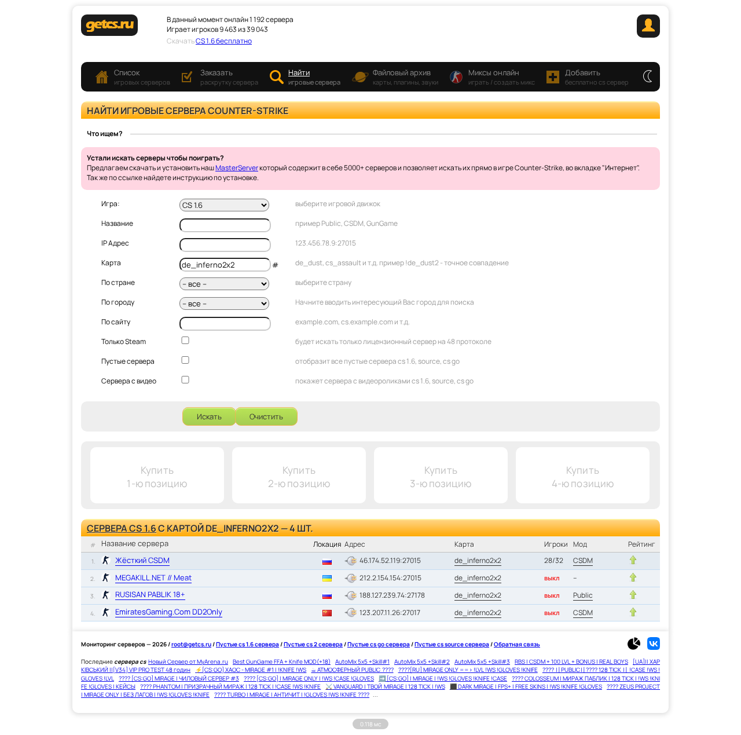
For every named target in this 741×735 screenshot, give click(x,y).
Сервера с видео (128, 381)
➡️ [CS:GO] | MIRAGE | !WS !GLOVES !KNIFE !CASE (443, 678)
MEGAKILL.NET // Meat (153, 577)
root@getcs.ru (191, 644)
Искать (209, 416)
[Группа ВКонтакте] (653, 647)
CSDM (583, 560)
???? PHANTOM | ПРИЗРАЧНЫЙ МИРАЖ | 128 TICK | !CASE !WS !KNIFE (230, 686)
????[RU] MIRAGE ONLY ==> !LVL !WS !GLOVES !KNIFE (468, 669)
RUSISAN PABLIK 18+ (150, 594)
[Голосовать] (633, 560)
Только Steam (123, 341)
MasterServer (236, 168)
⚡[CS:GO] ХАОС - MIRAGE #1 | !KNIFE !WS (250, 669)
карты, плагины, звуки (405, 76)
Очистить (266, 416)
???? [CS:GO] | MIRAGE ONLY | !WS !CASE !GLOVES (309, 678)
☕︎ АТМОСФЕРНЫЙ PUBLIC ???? (352, 669)
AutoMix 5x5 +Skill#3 (482, 661)
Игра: (110, 204)
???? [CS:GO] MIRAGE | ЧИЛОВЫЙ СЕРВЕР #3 (179, 678)
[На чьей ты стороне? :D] (647, 77)
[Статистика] (637, 647)
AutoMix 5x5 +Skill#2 (422, 661)
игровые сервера (314, 76)
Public (583, 595)
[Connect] (648, 35)
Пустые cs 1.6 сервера (247, 644)
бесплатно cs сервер (597, 76)
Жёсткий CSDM (142, 560)
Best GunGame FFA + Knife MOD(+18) (282, 661)
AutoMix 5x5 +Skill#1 (362, 661)
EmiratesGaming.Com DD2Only (168, 611)
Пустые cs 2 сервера (313, 644)
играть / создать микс (501, 76)
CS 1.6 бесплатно (224, 41)
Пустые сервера (128, 361)
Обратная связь (517, 644)
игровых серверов (142, 76)
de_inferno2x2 (477, 560)
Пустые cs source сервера (451, 644)
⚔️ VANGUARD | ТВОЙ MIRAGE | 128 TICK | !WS (385, 686)
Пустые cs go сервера (378, 644)
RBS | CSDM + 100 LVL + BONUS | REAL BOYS (571, 661)
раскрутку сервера (229, 76)
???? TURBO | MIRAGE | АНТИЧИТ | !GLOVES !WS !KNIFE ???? (291, 694)
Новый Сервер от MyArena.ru (188, 661)
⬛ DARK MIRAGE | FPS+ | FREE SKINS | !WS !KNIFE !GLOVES (526, 686)
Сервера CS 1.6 (121, 528)
